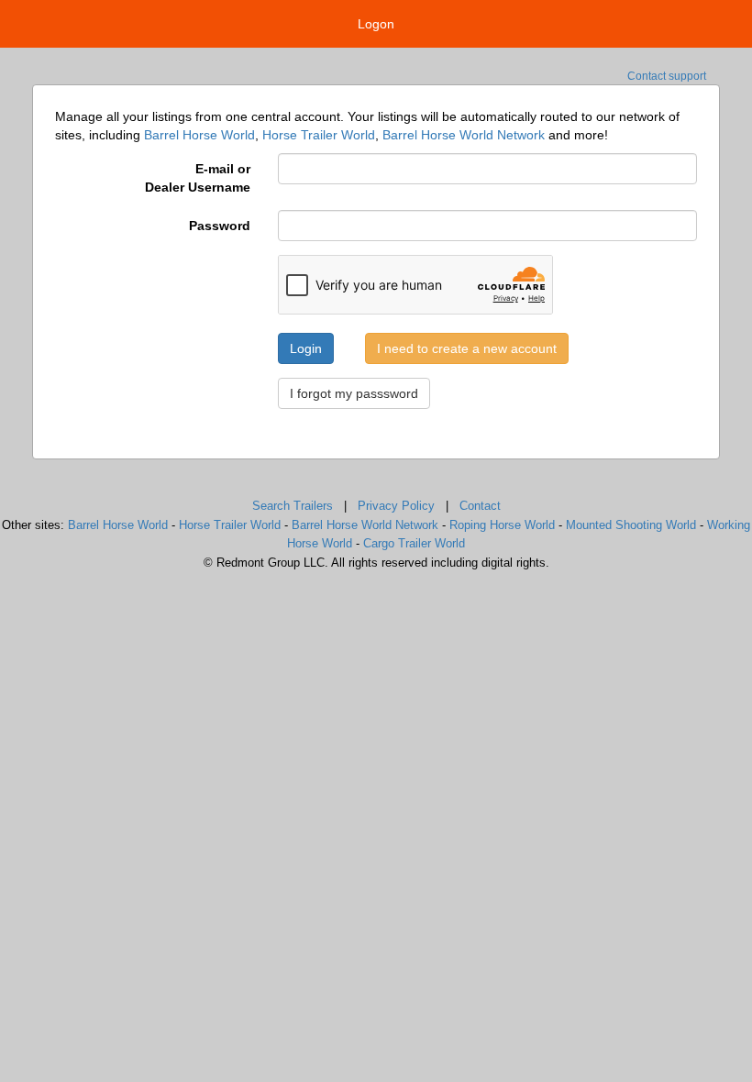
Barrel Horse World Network (463, 134)
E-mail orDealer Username (197, 177)
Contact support (666, 76)
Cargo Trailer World (414, 543)
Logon (376, 24)
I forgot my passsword (354, 393)
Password (219, 225)
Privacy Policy (396, 506)
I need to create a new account (467, 348)
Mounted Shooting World (631, 525)
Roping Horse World (502, 525)
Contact (480, 506)
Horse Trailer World (318, 134)
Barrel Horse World (199, 134)
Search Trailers (292, 506)
